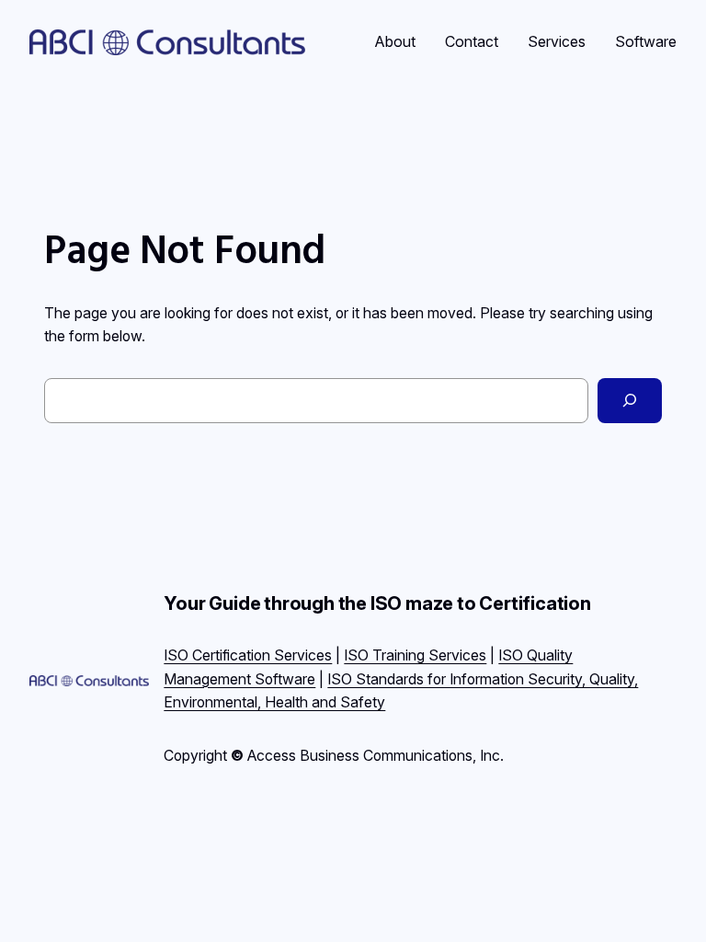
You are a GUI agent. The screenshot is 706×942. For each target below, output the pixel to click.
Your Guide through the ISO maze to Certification (377, 603)
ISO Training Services (415, 655)
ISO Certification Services (248, 655)
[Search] (630, 400)
